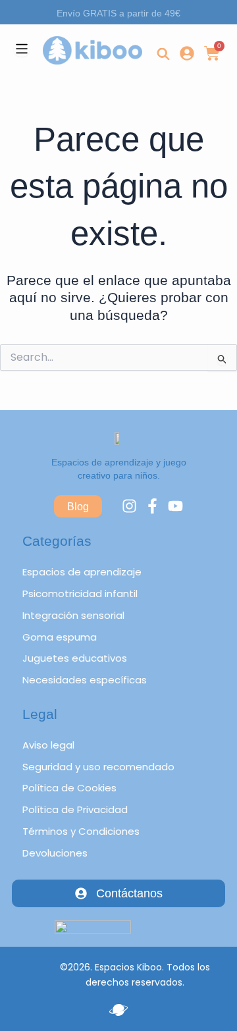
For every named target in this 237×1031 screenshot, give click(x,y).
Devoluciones (55, 853)
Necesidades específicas (84, 680)
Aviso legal (48, 745)
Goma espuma (59, 637)
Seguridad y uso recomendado (98, 767)
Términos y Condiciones (81, 831)
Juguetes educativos (74, 658)
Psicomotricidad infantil (80, 593)
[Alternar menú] (22, 49)
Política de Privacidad (75, 809)
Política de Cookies (69, 788)
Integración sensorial (73, 615)
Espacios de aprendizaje (82, 572)
